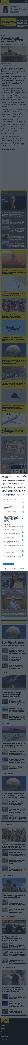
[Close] (25, 476)
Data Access (14, 568)
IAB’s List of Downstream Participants (15, 495)
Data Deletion (6, 568)
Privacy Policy (21, 568)
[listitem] (14, 499)
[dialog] (14, 522)
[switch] (23, 502)
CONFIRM (8, 563)
